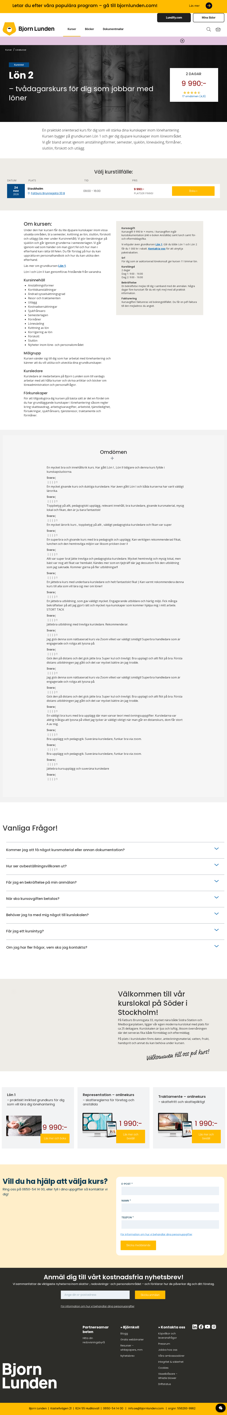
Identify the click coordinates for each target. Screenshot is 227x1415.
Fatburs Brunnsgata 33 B (48, 193)
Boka (192, 191)
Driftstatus (164, 1384)
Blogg (124, 1333)
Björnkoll (131, 1327)
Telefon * (127, 1217)
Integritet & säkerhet (171, 1362)
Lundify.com (174, 17)
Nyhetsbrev (127, 1356)
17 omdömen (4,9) (194, 96)
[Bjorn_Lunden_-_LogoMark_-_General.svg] (9, 29)
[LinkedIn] (195, 1329)
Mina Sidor (208, 17)
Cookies (163, 1368)
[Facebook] (201, 1329)
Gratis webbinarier (132, 1339)
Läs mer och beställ (130, 1136)
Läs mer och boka (55, 1138)
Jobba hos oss (167, 1350)
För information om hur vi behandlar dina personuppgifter (156, 1234)
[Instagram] (214, 1329)
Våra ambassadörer (171, 1356)
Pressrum (164, 1344)
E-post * (127, 1184)
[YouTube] (208, 1329)
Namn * (126, 1200)
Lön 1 (62, 266)
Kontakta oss (156, 248)
